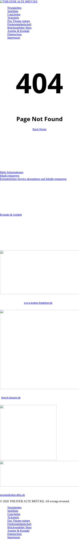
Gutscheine (13, 514)
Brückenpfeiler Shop (19, 527)
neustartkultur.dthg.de (12, 495)
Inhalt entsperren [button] (9, 175)
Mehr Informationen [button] (11, 172)
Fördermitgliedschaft (19, 524)
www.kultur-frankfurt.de (38, 302)
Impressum (13, 537)
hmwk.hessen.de (11, 397)
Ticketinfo (13, 517)
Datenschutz (14, 534)
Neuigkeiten (14, 507)
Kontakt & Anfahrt (11, 214)
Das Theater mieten (18, 520)
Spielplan (12, 510)
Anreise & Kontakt (18, 530)
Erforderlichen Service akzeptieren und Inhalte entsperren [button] (33, 179)
